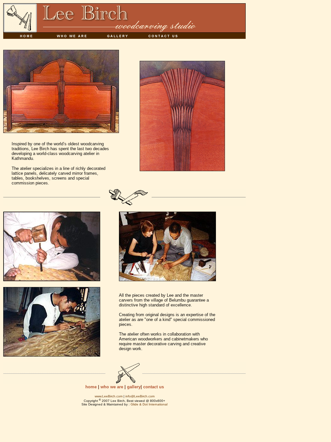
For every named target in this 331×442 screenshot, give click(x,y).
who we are (112, 386)
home (91, 386)
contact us (153, 386)
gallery (134, 386)
